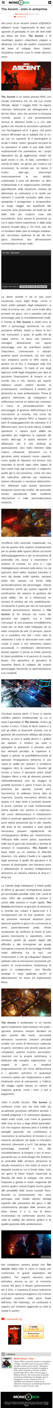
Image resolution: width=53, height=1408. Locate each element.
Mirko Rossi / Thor (24, 1358)
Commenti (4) (20, 17)
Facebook (32, 287)
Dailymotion (42, 287)
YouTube (23, 287)
